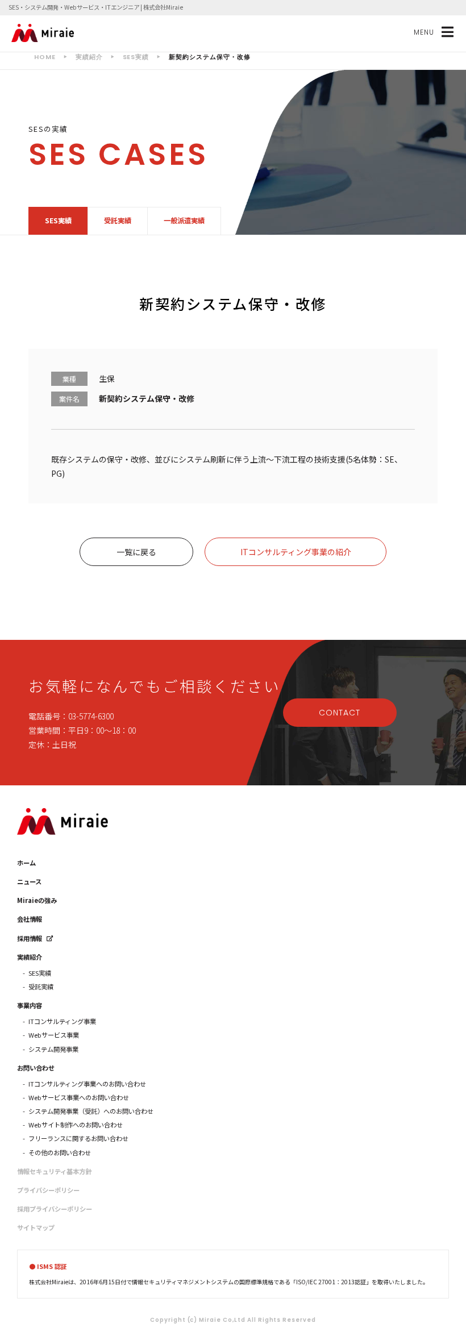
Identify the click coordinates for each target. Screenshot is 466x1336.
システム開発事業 (53, 1049)
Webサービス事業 (53, 1034)
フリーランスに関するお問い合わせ (78, 1138)
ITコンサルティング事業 (62, 1021)
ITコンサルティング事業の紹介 (295, 551)
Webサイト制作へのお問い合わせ (75, 1124)
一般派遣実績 (184, 220)
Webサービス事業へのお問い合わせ (78, 1097)
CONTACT (339, 712)
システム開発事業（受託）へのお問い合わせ (90, 1111)
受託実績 (117, 220)
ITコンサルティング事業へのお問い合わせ (87, 1083)
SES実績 (58, 220)
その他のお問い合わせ (59, 1152)
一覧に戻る (136, 551)
